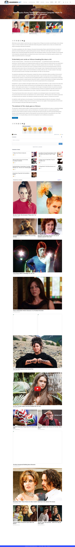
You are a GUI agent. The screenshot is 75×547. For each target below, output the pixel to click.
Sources (15, 117)
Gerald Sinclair (33, 17)
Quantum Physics (37, 9)
